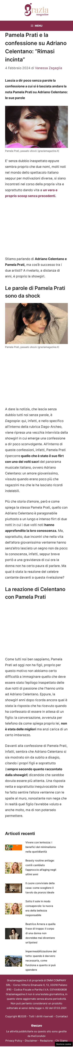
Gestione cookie (63, 1044)
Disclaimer (31, 1040)
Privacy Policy (13, 1040)
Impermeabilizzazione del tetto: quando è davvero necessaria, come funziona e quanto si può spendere (41, 960)
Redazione (46, 1040)
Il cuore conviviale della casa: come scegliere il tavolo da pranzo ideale (40, 888)
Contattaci (62, 1016)
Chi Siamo (61, 1040)
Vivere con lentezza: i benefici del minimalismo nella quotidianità (40, 847)
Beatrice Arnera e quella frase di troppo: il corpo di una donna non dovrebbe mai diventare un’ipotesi (40, 933)
